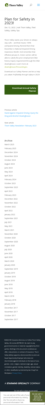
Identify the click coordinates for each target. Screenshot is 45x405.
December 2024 (11, 152)
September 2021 (11, 218)
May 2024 (8, 172)
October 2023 (10, 183)
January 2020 (9, 265)
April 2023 (8, 191)
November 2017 (11, 311)
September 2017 (11, 319)
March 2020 (9, 261)
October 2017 (10, 315)
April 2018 (8, 292)
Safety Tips (15, 30)
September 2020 (11, 241)
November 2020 (11, 234)
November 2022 (11, 203)
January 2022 (9, 214)
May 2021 (8, 226)
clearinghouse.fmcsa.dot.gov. (16, 67)
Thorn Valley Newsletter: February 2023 (20, 125)
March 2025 (9, 144)
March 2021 (9, 230)
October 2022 (10, 206)
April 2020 (8, 257)
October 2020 (10, 238)
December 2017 (11, 308)
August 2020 (9, 245)
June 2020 (8, 253)
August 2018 (9, 280)
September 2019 (11, 269)
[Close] (42, 395)
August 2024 (9, 164)
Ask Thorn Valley (24, 27)
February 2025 (10, 148)
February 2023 (10, 195)
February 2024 (10, 179)
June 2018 (8, 284)
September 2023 (11, 187)
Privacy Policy (17, 373)
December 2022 (11, 199)
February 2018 (10, 300)
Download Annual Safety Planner (24, 89)
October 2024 (10, 160)
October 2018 (10, 276)
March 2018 (9, 296)
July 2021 (8, 222)
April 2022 (8, 210)
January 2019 (9, 273)
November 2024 (11, 156)
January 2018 (9, 304)
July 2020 (8, 249)
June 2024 (8, 168)
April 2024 (8, 175)
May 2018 (8, 288)
